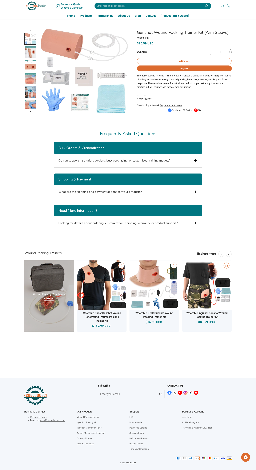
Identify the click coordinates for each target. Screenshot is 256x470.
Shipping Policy (136, 433)
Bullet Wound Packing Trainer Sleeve (160, 75)
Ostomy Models (84, 438)
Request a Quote (38, 417)
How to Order (136, 422)
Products (86, 15)
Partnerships (104, 15)
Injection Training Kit (86, 422)
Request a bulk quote (171, 105)
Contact (150, 15)
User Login (187, 417)
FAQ (131, 417)
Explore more (206, 253)
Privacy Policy (136, 443)
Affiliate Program (190, 422)
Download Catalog (138, 427)
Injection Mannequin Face (89, 427)
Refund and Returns (139, 438)
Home (71, 15)
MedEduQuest (130, 463)
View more (49, 298)
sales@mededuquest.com (52, 420)
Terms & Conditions (139, 449)
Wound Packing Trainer (88, 417)
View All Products (85, 443)
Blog (138, 15)
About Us (124, 15)
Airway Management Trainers (91, 433)
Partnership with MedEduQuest (197, 427)
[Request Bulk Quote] (175, 15)
